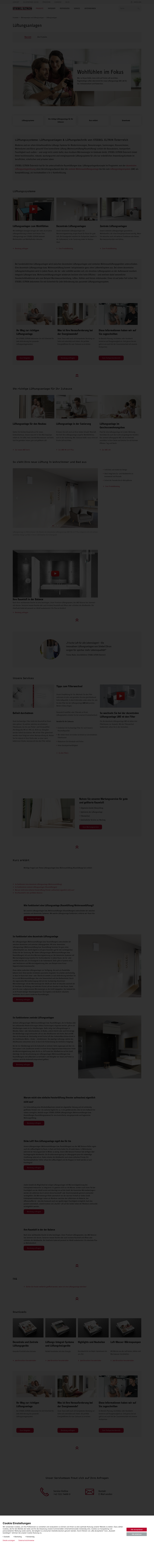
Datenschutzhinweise (26, 1540)
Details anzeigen (9, 1540)
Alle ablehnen (137, 1534)
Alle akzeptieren (137, 1529)
